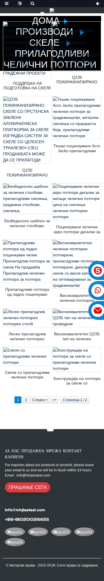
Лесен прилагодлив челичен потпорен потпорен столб (27, 336)
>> (55, 400)
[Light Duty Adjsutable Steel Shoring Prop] (27, 318)
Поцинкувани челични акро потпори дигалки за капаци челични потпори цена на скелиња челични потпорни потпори (76, 229)
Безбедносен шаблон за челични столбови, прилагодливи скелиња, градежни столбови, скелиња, (27, 223)
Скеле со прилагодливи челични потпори (27, 375)
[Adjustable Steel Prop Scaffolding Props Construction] (77, 359)
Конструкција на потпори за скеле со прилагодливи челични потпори (77, 381)
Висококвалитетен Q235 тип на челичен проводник (77, 336)
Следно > (40, 400)
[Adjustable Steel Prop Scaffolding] (27, 356)
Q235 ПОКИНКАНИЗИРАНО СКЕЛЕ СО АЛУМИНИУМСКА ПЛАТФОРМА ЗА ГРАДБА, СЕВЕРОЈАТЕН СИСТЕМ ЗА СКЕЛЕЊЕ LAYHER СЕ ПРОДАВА (77, 80)
